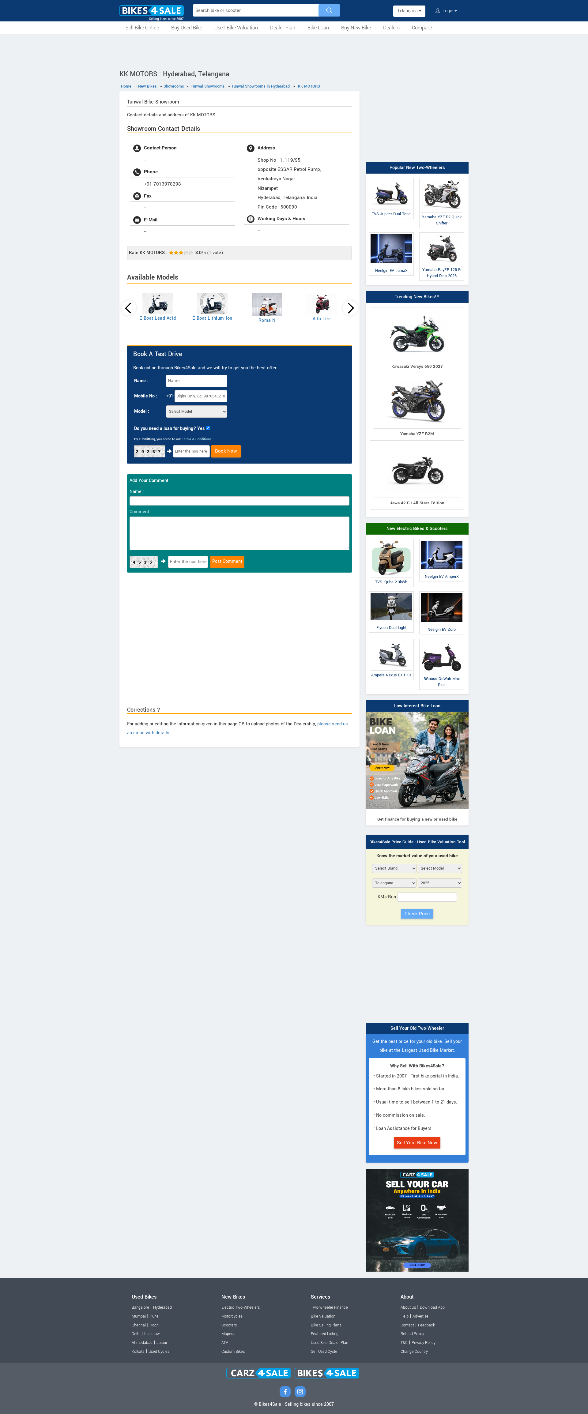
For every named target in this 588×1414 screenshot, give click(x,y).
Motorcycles (232, 1316)
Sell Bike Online (142, 27)
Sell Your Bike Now (417, 1142)
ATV (224, 1342)
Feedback (426, 1325)
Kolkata (138, 1351)
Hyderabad (162, 1307)
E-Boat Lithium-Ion (212, 318)
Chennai (139, 1325)
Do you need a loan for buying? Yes (169, 428)
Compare (422, 27)
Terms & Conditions (197, 439)
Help (405, 1316)
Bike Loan (318, 27)
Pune (154, 1316)
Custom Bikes (233, 1351)
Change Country (414, 1351)
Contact (407, 1325)
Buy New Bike (356, 27)
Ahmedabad (142, 1342)
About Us (408, 1307)
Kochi (155, 1325)
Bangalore (140, 1307)
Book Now (226, 451)
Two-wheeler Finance (329, 1307)
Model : (141, 411)
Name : (141, 381)
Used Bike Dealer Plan (329, 1342)
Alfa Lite (322, 319)
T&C (404, 1342)
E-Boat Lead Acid (157, 318)
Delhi (136, 1334)
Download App (432, 1307)
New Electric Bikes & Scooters (417, 528)
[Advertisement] (294, 51)
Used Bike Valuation (236, 27)
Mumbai (139, 1316)
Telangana (408, 11)
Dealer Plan (282, 27)
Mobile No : (145, 396)
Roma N (267, 320)
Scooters (229, 1325)
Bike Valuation (323, 1316)
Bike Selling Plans (326, 1325)
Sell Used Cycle (324, 1351)
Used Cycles (159, 1351)
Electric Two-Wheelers (240, 1307)
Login (447, 11)
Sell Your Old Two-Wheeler (417, 1028)
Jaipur (161, 1342)
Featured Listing (324, 1334)
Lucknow (152, 1334)
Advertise (420, 1316)
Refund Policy (412, 1334)
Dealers (391, 27)
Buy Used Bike (186, 27)
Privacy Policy (423, 1342)
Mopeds (228, 1334)
